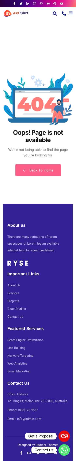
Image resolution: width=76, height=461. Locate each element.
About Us (13, 285)
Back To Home (40, 170)
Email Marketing (18, 371)
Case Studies (16, 309)
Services (13, 293)
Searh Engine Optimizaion (25, 340)
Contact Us (15, 317)
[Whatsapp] (64, 450)
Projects (13, 301)
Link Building (16, 348)
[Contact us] (64, 436)
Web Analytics (17, 363)
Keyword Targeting (20, 356)
